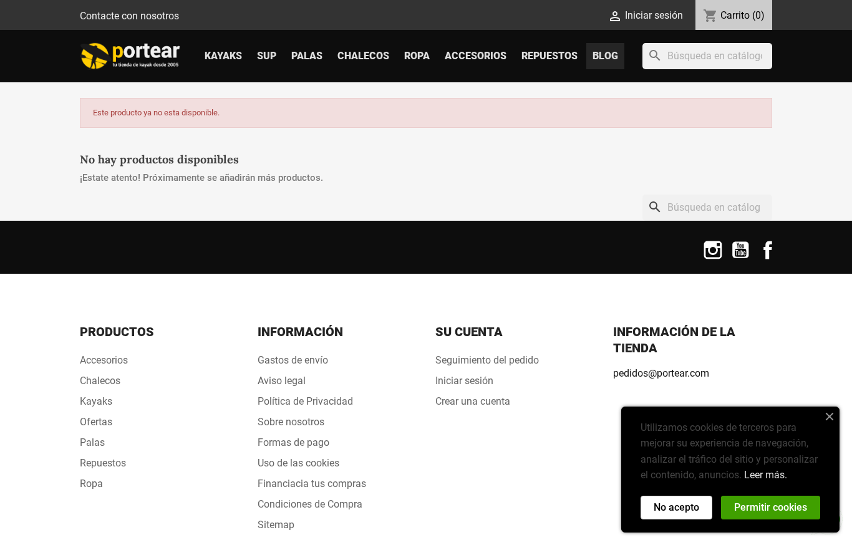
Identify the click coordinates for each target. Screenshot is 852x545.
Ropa (417, 56)
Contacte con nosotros (129, 16)
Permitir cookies (770, 507)
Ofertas (96, 422)
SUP (266, 56)
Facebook (767, 258)
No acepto (676, 507)
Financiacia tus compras (312, 484)
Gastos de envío (293, 360)
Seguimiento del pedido (487, 360)
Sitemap (276, 525)
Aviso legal (282, 381)
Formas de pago (293, 442)
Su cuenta (469, 331)
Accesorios (475, 56)
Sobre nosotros (291, 422)
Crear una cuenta (472, 401)
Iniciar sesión (464, 381)
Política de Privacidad (305, 401)
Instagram (712, 258)
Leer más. (765, 475)
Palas (306, 56)
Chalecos (363, 56)
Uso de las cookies (298, 463)
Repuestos (549, 56)
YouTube (740, 258)
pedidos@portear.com (661, 373)
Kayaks (223, 56)
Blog (605, 56)
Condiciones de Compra (310, 504)
